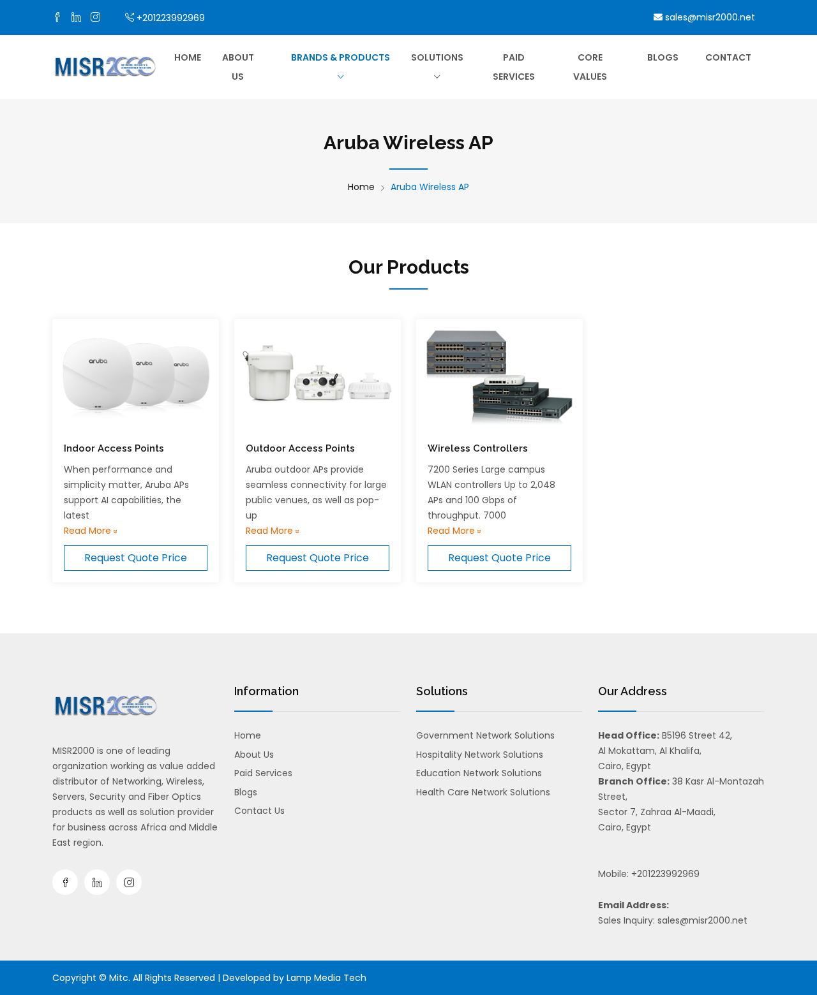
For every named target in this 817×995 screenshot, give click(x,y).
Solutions (437, 57)
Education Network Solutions (479, 773)
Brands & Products (340, 57)
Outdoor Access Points (300, 448)
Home (187, 57)
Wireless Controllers (478, 448)
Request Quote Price (135, 557)
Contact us (259, 810)
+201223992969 (171, 17)
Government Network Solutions (485, 735)
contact (728, 57)
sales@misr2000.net (709, 17)
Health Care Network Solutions (483, 792)
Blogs (662, 57)
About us (238, 67)
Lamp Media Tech (326, 977)
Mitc (118, 977)
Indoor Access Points (114, 448)
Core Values (590, 67)
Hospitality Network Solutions (479, 754)
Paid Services (514, 67)
